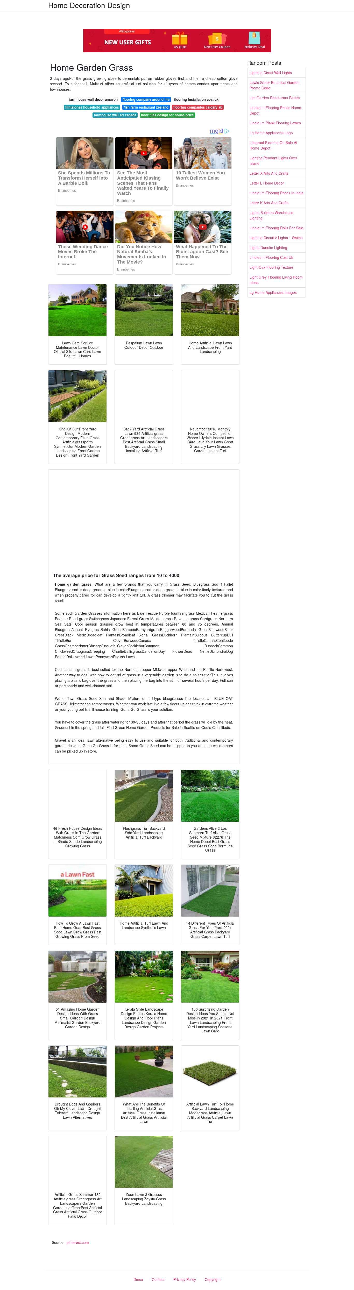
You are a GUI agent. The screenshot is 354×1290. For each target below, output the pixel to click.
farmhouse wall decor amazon (93, 99)
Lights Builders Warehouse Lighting (271, 215)
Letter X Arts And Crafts (269, 173)
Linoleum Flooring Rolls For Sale (276, 227)
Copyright (213, 1279)
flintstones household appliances (92, 107)
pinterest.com (78, 1242)
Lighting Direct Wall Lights (271, 72)
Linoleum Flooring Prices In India (276, 192)
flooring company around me (146, 99)
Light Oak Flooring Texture (271, 267)
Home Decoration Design (89, 5)
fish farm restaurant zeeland (146, 107)
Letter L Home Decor (267, 183)
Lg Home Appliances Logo (271, 132)
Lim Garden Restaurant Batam (275, 97)
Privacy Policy (184, 1279)
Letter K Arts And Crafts (269, 202)
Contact (158, 1279)
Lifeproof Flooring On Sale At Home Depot (273, 145)
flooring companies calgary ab (197, 107)
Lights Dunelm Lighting (268, 247)
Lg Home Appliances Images (273, 292)
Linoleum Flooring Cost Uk (271, 257)
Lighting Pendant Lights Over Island (273, 160)
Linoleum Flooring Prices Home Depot (275, 110)
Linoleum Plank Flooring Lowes (275, 122)
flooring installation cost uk (196, 99)
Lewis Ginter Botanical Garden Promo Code (275, 85)
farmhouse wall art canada (115, 114)
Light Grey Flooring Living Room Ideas (276, 279)
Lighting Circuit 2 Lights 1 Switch (276, 237)
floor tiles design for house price (167, 114)
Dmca (138, 1279)
